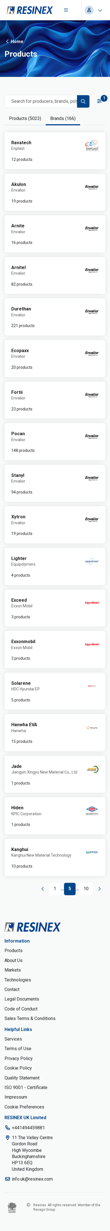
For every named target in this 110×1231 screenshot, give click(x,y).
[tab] (25, 118)
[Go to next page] (99, 889)
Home (17, 41)
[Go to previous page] (43, 889)
